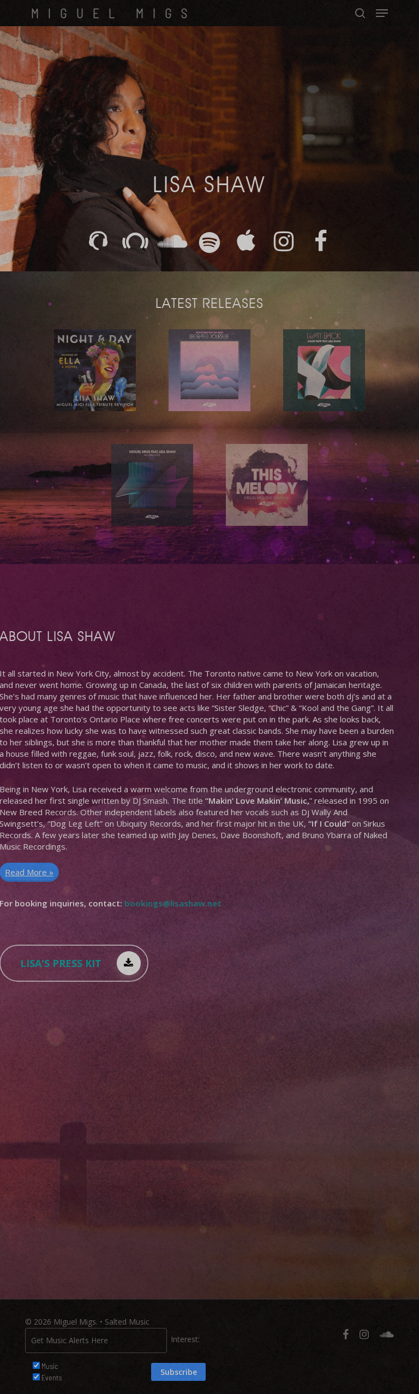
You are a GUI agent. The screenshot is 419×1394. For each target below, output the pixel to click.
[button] (382, 13)
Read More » (29, 872)
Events (51, 1377)
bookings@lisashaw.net (173, 903)
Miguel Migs (113, 13)
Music (49, 1366)
